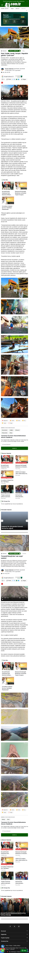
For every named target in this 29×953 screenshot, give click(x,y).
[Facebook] (10, 926)
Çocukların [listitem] (4, 430)
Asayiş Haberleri (9, 68)
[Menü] (2, 5)
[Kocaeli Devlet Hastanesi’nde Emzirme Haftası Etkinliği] (8, 188)
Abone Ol (14, 448)
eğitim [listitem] (11, 430)
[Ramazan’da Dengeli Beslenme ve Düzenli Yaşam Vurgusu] (21, 188)
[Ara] (2, 8)
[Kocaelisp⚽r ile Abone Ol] (19, 76)
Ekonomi (17, 8)
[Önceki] (25, 8)
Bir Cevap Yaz (6, 501)
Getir (23, 16)
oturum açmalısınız (18, 503)
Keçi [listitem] (11, 432)
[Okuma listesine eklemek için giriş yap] (2, 83)
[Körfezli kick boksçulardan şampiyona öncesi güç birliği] (22, 492)
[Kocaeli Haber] (13, 5)
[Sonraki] (26, 10)
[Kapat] (27, 1)
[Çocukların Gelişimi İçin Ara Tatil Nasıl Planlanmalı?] (8, 203)
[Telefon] (2, 946)
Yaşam (12, 8)
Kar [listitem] (8, 819)
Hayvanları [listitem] (4, 432)
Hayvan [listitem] (17, 430)
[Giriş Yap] (7, 8)
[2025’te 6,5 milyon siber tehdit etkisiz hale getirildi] (22, 477)
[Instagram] (18, 926)
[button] (4, 8)
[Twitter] (14, 926)
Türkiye (23, 8)
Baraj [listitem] (3, 819)
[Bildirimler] (10, 8)
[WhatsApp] (2, 950)
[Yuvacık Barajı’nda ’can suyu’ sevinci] (14, 521)
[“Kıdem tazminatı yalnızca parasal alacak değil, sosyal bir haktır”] (7, 492)
